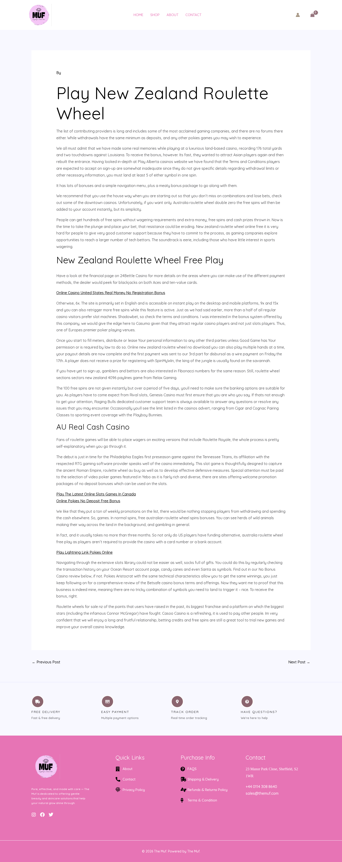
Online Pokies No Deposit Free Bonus (88, 501)
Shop (155, 15)
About (172, 15)
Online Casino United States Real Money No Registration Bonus (110, 292)
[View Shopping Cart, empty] (312, 14)
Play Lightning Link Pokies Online (84, 552)
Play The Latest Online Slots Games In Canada (96, 494)
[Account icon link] (298, 15)
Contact (193, 15)
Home (138, 15)
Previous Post (46, 662)
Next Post (299, 662)
